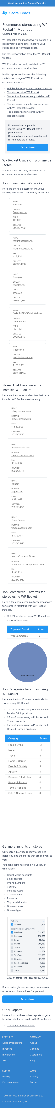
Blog (32, 1060)
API (4, 1060)
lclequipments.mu (21, 418)
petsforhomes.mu (23, 357)
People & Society (17, 766)
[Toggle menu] (51, 13)
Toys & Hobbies (17, 787)
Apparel (12, 771)
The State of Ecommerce (21, 1025)
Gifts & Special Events (20, 793)
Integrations (9, 1054)
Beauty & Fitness (17, 782)
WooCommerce (19, 635)
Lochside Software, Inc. (15, 1101)
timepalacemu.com (21, 527)
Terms (33, 1082)
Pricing (6, 1076)
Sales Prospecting (12, 1042)
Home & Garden (17, 760)
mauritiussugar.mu (23, 248)
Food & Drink (15, 744)
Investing (7, 1048)
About (33, 1042)
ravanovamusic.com (22, 455)
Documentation (10, 1082)
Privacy (34, 1076)
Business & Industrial (19, 777)
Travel (11, 755)
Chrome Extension (37, 3)
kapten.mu (17, 491)
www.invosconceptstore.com (27, 564)
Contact (34, 1048)
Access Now (28, 147)
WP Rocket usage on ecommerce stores (29, 88)
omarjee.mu (19, 321)
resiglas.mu (19, 284)
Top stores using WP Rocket (23, 92)
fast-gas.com (20, 212)
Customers (36, 1054)
